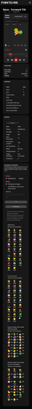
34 (26, 56)
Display (8, 181)
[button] (26, 50)
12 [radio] (18, 45)
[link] (5, 12)
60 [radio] (25, 45)
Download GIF (18, 16)
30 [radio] (21, 45)
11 (11, 56)
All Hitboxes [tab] (16, 206)
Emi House (15, 21)
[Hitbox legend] (26, 50)
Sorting (8, 176)
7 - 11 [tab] (16, 202)
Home (4, 12)
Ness (9, 12)
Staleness (8, 191)
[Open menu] (30, 2)
